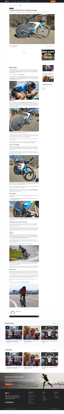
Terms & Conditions (31, 403)
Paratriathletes (45, 399)
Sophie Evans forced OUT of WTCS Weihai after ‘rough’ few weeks (48, 84)
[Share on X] (52, 46)
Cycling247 (56, 396)
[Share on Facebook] (50, 46)
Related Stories (9, 323)
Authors (29, 400)
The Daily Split (56, 397)
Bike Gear (20, 5)
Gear (12, 1)
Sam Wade (35, 234)
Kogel (20, 183)
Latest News (8, 350)
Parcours (10, 234)
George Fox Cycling (17, 147)
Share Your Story (31, 399)
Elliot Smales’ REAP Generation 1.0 (26, 102)
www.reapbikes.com (13, 78)
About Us (30, 393)
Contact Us (30, 397)
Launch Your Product (31, 396)
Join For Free (57, 1)
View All (54, 323)
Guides (44, 400)
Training (22, 1)
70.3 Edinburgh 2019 (21, 77)
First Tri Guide (27, 1)
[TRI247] (7, 1)
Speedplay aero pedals (15, 198)
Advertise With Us (31, 395)
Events (18, 1)
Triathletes (44, 397)
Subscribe (53, 1)
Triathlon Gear (15, 5)
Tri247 (55, 393)
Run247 (55, 395)
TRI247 (10, 5)
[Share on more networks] (54, 46)
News (15, 1)
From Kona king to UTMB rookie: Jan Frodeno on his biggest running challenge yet (48, 74)
